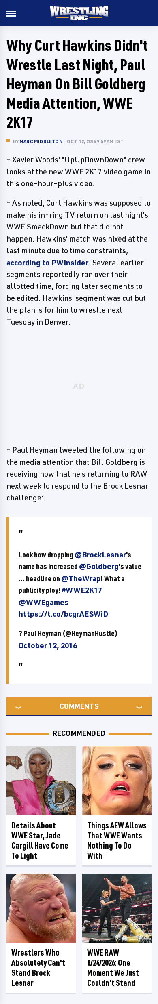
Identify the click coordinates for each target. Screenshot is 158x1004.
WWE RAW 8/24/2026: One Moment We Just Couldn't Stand (113, 967)
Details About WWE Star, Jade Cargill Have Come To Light (39, 840)
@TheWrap (81, 578)
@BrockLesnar (100, 554)
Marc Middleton (41, 141)
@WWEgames (43, 602)
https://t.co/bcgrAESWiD (63, 614)
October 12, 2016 (48, 645)
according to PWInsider (47, 262)
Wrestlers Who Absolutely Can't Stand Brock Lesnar (38, 967)
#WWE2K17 (82, 590)
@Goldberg (99, 566)
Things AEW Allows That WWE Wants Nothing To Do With (117, 840)
